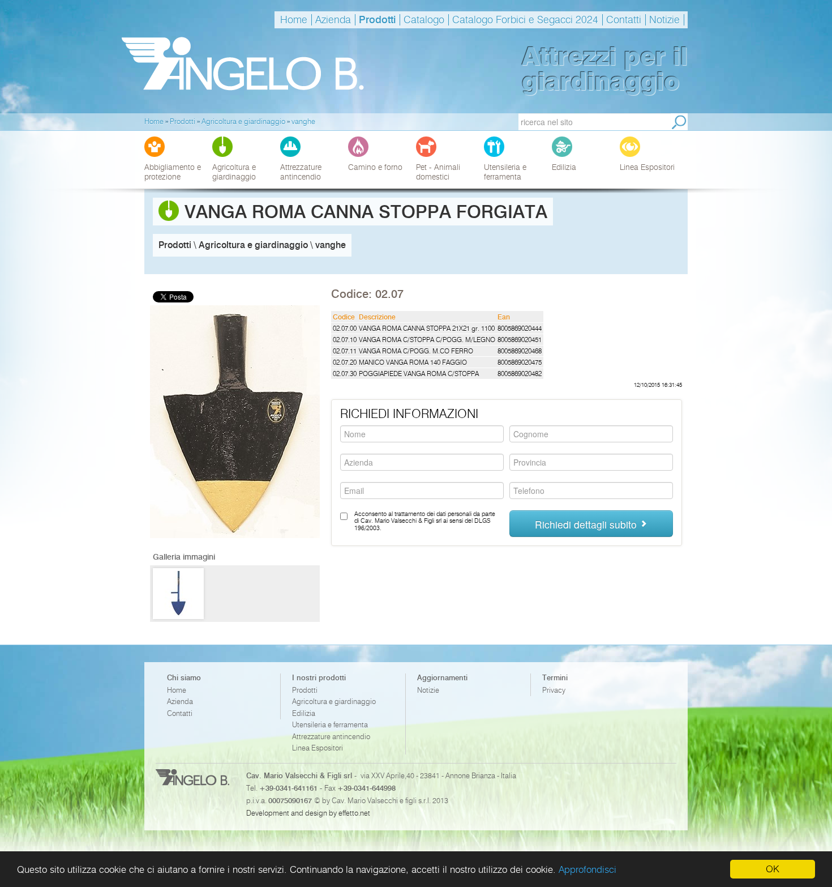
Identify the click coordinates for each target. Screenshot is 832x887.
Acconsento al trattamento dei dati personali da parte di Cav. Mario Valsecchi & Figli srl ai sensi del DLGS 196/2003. (424, 520)
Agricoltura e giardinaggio (334, 701)
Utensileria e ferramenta (330, 724)
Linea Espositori (317, 748)
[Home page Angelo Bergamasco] (243, 64)
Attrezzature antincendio (331, 736)
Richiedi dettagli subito (587, 524)
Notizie (664, 19)
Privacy (553, 690)
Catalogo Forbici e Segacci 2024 (525, 19)
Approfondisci (587, 869)
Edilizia (303, 713)
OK (772, 869)
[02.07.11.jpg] (178, 593)
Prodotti (377, 19)
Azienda (333, 19)
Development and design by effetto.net (308, 812)
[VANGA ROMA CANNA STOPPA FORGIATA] (235, 535)
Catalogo (424, 19)
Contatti (623, 19)
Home (293, 19)
